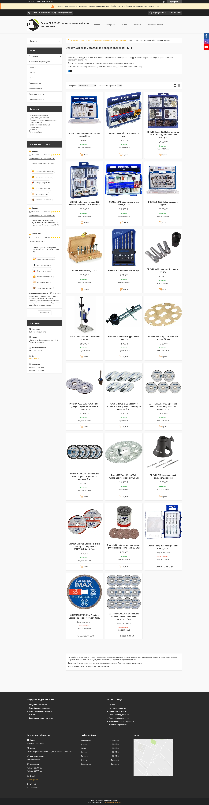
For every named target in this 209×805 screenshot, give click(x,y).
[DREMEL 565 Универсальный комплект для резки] (163, 452)
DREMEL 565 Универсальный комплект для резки (163, 476)
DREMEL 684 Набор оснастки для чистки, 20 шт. (84, 134)
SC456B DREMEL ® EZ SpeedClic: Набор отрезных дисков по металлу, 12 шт (124, 616)
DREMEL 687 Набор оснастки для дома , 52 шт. (123, 203)
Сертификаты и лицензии (39, 708)
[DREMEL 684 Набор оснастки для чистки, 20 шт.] (84, 110)
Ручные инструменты (117, 708)
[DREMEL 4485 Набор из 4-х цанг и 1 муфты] (163, 247)
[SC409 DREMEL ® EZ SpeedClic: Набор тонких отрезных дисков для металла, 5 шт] (123, 382)
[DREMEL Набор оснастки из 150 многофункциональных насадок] (84, 180)
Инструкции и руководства (39, 62)
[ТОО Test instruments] (33, 25)
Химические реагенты (118, 725)
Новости (32, 67)
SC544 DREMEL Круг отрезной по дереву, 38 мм (163, 337)
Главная (96, 25)
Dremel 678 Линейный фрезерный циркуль (123, 337)
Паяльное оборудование (119, 715)
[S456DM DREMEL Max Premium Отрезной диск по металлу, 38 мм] (84, 592)
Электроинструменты (118, 711)
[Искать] (59, 41)
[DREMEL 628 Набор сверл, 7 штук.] (123, 247)
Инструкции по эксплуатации (41, 718)
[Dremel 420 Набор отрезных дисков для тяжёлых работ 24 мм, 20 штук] (123, 522)
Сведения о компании (38, 705)
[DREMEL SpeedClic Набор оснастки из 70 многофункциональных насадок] (163, 110)
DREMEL (123, 40)
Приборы (112, 705)
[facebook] (69, 71)
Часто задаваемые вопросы (40, 711)
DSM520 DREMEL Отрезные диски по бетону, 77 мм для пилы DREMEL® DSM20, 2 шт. (84, 546)
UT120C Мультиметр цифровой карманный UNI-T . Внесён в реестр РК (46, 250)
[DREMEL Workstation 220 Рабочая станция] (84, 314)
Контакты (137, 25)
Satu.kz (115, 800)
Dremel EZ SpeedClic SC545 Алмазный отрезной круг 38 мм (124, 476)
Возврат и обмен (35, 89)
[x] (71, 71)
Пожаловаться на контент (112, 803)
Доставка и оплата (155, 25)
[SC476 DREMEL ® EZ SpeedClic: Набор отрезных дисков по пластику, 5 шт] (84, 452)
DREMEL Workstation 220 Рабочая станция (84, 337)
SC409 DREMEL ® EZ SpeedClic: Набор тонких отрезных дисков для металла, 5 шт (124, 406)
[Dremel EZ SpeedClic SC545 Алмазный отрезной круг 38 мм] (123, 452)
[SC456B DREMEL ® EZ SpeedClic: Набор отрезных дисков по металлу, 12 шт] (123, 592)
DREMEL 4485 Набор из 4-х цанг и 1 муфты (163, 270)
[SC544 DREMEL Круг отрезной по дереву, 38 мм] (163, 314)
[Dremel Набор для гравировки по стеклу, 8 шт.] (163, 522)
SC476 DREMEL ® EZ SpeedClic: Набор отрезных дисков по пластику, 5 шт (84, 476)
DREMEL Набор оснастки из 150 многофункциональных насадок (84, 203)
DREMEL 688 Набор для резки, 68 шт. (123, 134)
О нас (124, 25)
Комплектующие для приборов (121, 721)
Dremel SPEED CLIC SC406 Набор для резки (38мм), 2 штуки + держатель (84, 406)
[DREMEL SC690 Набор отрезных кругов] (163, 180)
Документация (35, 83)
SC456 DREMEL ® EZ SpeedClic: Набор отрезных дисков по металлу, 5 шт (163, 406)
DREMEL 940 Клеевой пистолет (43, 163)
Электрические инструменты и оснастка (102, 40)
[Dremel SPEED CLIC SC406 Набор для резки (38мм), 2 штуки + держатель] (84, 382)
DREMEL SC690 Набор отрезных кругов (163, 203)
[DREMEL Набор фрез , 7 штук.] (84, 247)
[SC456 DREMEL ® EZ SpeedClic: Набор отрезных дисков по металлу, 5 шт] (163, 382)
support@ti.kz (34, 359)
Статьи (32, 72)
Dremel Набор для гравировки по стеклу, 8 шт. (163, 547)
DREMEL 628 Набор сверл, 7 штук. (123, 270)
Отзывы (32, 715)
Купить (86, 155)
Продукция (110, 25)
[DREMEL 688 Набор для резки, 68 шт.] (123, 110)
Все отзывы (44, 312)
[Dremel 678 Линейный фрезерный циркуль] (123, 314)
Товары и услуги (77, 40)
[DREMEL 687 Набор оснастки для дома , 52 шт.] (123, 180)
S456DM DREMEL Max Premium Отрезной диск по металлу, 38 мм (84, 616)
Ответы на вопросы (37, 94)
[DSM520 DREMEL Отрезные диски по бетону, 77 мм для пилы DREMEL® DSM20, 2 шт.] (84, 522)
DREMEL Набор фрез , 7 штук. (84, 270)
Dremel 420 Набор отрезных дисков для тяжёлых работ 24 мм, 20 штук (124, 546)
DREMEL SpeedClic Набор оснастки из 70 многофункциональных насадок (163, 135)
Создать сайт (40, 2)
